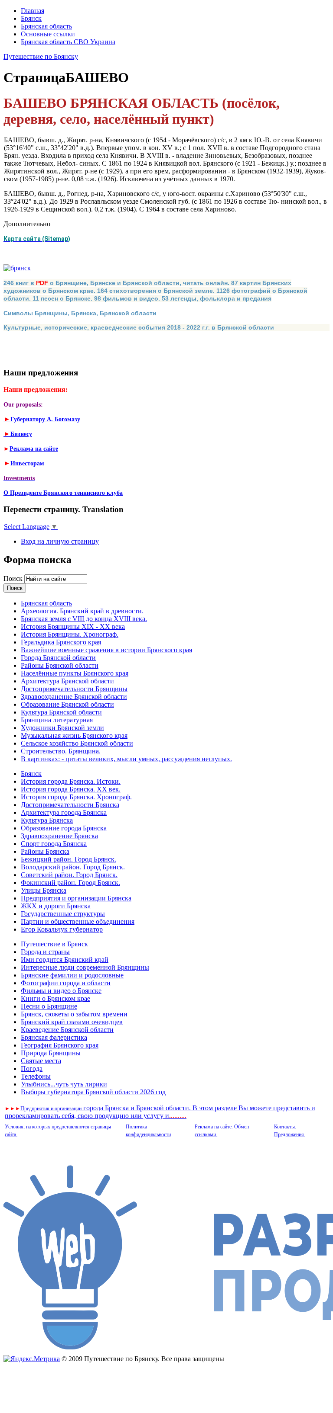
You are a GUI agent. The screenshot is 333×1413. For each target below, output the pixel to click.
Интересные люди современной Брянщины (85, 967)
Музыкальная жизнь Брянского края (74, 735)
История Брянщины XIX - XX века (73, 626)
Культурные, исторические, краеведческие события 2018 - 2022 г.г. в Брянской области (138, 327)
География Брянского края (59, 1045)
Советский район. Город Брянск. (69, 874)
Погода (31, 1068)
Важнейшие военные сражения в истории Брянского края (106, 650)
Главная (32, 10)
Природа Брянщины (51, 1053)
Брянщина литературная (57, 720)
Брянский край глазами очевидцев (72, 1021)
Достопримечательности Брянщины (74, 688)
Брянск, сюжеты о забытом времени (74, 1014)
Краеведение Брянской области (67, 1029)
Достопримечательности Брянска (70, 804)
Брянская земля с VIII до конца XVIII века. (84, 618)
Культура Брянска (47, 820)
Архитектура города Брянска (64, 812)
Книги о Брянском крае (55, 998)
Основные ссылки (48, 34)
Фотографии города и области (66, 983)
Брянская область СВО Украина (68, 41)
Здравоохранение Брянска (59, 835)
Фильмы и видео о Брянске (61, 990)
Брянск (31, 18)
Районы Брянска (45, 851)
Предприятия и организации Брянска (76, 898)
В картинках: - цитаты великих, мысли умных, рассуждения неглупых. (126, 759)
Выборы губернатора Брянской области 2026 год (93, 1092)
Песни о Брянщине (49, 1006)
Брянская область (46, 26)
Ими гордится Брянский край (64, 959)
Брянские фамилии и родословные (72, 975)
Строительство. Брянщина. (61, 751)
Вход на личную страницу (60, 541)
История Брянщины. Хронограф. (69, 634)
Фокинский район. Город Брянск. (70, 882)
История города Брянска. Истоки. (71, 781)
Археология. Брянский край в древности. (82, 611)
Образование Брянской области (67, 704)
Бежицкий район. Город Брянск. (68, 859)
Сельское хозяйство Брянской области (77, 743)
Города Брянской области (58, 657)
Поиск (13, 578)
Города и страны (45, 951)
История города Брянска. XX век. (71, 789)
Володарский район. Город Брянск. (73, 867)
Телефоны (36, 1076)
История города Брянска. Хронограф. (76, 797)
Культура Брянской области (61, 712)
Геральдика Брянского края (61, 642)
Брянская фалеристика (54, 1037)
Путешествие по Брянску (40, 56)
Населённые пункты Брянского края (74, 673)
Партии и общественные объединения (77, 921)
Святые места (41, 1060)
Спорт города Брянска (54, 843)
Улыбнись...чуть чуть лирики (64, 1084)
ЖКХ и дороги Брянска (56, 906)
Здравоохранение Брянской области (74, 696)
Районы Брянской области (59, 665)
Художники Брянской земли (62, 727)
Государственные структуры (63, 913)
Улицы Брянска (43, 890)
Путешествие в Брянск (54, 944)
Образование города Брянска (64, 828)
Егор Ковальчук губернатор (62, 929)
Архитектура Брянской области (67, 681)
